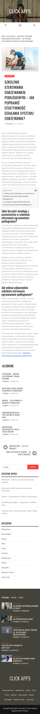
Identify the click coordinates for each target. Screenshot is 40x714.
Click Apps (20, 11)
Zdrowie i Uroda (7, 572)
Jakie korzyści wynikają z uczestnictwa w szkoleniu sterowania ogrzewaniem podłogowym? (18, 196)
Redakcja (10, 124)
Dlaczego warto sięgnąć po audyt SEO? (12, 646)
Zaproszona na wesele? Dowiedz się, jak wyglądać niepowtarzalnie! (25, 632)
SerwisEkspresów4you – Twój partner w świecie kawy (11, 415)
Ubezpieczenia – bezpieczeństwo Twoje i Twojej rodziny (11, 429)
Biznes (4, 539)
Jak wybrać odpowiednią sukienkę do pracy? (25, 607)
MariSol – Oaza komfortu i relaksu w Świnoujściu (12, 401)
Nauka (4, 563)
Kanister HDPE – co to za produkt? (18, 447)
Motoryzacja (6, 558)
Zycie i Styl (6, 577)
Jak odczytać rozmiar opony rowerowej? (24, 659)
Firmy (4, 548)
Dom (3, 543)
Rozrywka (5, 567)
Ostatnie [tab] (14, 597)
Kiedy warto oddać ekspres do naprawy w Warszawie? (12, 389)
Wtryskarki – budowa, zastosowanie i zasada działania (10, 376)
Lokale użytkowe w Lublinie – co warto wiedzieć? (18, 453)
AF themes (24, 711)
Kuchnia (4, 553)
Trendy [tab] (20, 597)
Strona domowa (8, 690)
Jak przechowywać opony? (23, 619)
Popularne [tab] (5, 597)
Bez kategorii (6, 534)
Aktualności (9, 76)
